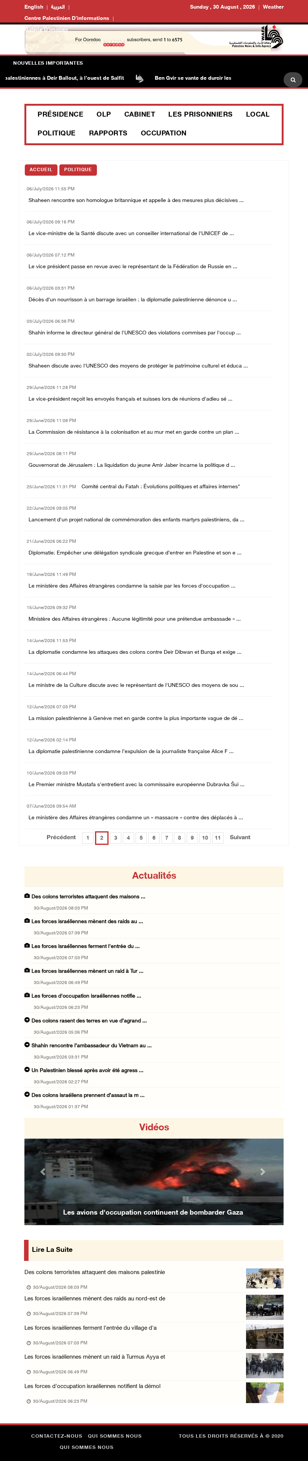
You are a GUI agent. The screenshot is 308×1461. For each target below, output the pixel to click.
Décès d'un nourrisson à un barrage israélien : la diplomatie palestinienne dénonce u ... (133, 300)
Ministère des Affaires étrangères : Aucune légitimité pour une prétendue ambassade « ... (135, 619)
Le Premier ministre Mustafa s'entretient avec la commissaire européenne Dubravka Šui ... (137, 785)
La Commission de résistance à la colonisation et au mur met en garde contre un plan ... (134, 432)
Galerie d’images (46, 30)
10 (205, 838)
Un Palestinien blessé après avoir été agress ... (87, 1071)
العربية (58, 7)
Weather (273, 7)
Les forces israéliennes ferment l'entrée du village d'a (90, 1328)
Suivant (240, 837)
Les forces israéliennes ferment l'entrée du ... (86, 946)
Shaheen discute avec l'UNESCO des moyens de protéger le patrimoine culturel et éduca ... (138, 366)
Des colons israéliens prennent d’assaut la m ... (88, 1095)
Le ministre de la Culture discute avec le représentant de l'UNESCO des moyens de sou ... (136, 685)
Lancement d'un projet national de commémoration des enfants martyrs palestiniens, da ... (137, 520)
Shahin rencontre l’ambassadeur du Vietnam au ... (92, 1046)
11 (218, 838)
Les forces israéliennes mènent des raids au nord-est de (94, 1299)
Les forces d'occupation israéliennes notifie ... (86, 996)
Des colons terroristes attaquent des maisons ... (88, 897)
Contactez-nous (56, 1437)
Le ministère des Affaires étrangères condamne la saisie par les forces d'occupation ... (132, 586)
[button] (43, 1171)
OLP (104, 115)
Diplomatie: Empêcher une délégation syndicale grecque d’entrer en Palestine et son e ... (135, 553)
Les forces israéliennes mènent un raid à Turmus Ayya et (94, 1357)
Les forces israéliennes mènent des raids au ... (87, 922)
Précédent (61, 837)
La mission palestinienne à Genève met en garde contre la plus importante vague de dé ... (136, 718)
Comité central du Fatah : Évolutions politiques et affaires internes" (161, 487)
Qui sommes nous (115, 1437)
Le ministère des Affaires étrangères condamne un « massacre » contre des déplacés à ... (136, 818)
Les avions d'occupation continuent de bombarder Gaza (153, 1213)
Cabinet (140, 115)
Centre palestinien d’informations (66, 18)
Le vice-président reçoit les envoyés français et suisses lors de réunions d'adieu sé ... (131, 399)
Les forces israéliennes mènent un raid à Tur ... (87, 971)
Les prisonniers (200, 115)
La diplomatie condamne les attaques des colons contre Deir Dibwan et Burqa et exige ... (135, 652)
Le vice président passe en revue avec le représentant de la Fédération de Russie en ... (133, 267)
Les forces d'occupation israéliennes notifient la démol (92, 1387)
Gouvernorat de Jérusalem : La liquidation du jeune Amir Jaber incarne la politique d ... (132, 465)
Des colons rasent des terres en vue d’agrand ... (89, 1021)
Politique (57, 134)
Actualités (154, 876)
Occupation (164, 134)
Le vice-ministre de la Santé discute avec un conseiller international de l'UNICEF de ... (131, 234)
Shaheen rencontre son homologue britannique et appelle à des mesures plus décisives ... (136, 200)
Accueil (41, 170)
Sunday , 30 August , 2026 (222, 7)
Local (258, 115)
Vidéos (154, 1128)
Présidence (60, 115)
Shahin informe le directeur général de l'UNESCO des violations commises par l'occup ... (135, 333)
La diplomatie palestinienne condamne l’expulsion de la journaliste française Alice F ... (131, 752)
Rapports (108, 134)
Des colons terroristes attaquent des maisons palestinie (94, 1273)
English (33, 7)
